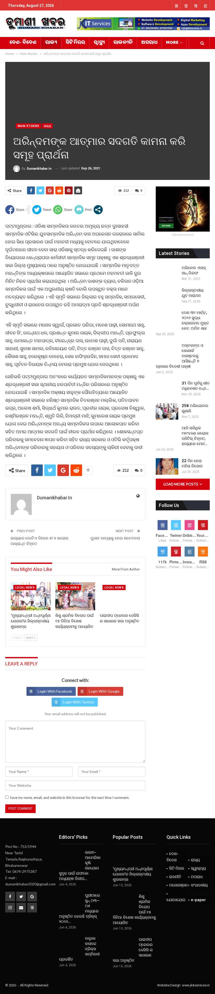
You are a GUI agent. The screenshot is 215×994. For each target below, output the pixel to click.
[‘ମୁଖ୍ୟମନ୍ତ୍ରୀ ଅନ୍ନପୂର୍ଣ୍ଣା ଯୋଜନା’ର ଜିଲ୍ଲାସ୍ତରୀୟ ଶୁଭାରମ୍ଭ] (31, 596)
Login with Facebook (55, 691)
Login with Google (104, 691)
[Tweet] (41, 209)
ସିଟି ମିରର (75, 43)
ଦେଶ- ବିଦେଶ (22, 43)
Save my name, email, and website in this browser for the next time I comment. (69, 797)
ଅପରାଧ (149, 43)
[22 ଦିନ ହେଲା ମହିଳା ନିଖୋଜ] (167, 466)
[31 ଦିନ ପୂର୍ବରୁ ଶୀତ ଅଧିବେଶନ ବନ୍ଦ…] (167, 389)
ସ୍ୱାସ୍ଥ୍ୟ (99, 43)
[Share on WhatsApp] (62, 209)
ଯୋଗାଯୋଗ (176, 899)
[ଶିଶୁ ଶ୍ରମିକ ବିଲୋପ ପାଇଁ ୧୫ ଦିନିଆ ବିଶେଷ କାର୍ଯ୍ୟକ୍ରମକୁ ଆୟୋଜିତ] (75, 596)
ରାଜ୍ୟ (51, 43)
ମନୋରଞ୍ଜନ (178, 885)
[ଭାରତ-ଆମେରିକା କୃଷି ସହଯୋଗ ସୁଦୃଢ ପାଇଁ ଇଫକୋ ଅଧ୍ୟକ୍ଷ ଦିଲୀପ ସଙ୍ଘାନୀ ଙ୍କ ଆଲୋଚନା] (70, 858)
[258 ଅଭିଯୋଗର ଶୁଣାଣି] (167, 411)
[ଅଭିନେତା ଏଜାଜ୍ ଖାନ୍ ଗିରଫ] (167, 273)
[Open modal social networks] (98, 209)
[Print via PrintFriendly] (83, 209)
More (172, 43)
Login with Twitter (78, 702)
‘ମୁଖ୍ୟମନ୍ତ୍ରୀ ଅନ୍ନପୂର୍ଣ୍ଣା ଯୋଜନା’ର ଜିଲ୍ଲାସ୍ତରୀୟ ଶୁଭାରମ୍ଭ (133, 874)
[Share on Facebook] (14, 209)
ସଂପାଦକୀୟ (199, 885)
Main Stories (28, 126)
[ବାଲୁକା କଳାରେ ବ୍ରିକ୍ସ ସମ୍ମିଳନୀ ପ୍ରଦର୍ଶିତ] (70, 944)
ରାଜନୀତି (123, 43)
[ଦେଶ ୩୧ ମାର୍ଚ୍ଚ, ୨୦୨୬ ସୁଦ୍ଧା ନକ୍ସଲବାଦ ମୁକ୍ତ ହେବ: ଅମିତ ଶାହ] (167, 318)
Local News (25, 587)
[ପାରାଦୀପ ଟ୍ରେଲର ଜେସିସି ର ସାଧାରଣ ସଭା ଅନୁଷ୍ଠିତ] (120, 596)
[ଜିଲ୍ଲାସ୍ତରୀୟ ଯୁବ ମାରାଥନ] (167, 296)
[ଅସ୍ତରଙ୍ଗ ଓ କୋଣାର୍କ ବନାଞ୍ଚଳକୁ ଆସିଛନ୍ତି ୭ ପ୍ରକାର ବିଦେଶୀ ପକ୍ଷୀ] (167, 351)
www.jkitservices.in (196, 985)
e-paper (198, 899)
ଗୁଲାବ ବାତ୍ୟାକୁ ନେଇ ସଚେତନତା (115, 538)
